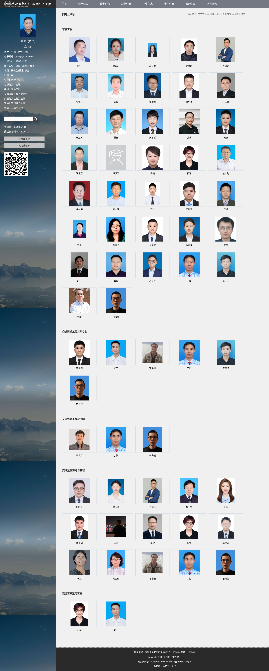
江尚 (226, 209)
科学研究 (83, 3)
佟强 (152, 173)
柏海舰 (116, 317)
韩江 (79, 281)
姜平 (79, 245)
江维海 (189, 209)
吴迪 (226, 137)
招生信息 (148, 3)
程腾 (79, 317)
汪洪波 (116, 173)
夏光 (116, 137)
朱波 (79, 66)
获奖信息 (126, 3)
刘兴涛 (116, 209)
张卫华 (189, 507)
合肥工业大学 (169, 666)
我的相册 (191, 3)
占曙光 (225, 66)
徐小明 (79, 543)
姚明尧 (189, 102)
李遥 (79, 578)
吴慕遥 (152, 137)
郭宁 (116, 368)
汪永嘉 (79, 173)
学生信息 (169, 3)
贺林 (226, 245)
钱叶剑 (225, 173)
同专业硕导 (24, 145)
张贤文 (79, 102)
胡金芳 (116, 245)
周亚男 (79, 137)
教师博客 (212, 3)
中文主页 (202, 14)
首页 (64, 3)
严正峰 (225, 102)
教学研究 (105, 3)
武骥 (189, 137)
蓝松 (152, 209)
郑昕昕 (116, 66)
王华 (152, 543)
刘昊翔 (116, 578)
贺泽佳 (189, 245)
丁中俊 (152, 368)
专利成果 (227, 14)
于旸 (226, 507)
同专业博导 (24, 138)
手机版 (157, 666)
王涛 (116, 543)
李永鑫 (79, 368)
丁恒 (189, 281)
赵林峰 (189, 66)
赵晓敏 (152, 66)
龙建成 (225, 543)
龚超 (116, 281)
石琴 (189, 173)
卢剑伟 (79, 209)
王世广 (79, 455)
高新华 (152, 281)
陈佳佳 (225, 281)
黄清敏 (152, 245)
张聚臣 (152, 102)
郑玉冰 (116, 507)
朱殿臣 (79, 507)
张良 (116, 102)
